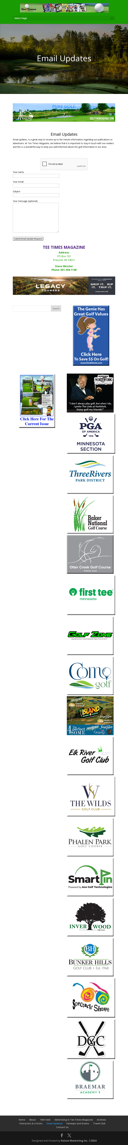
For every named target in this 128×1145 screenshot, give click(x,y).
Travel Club (99, 1123)
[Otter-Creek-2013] (90, 572)
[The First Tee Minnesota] (91, 614)
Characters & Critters (30, 1123)
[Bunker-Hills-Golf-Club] (90, 975)
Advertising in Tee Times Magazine (73, 1119)
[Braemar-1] (90, 1098)
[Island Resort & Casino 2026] (90, 734)
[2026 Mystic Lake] (64, 120)
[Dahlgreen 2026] (91, 1058)
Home (22, 1119)
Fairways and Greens (77, 1123)
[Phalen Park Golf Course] (90, 855)
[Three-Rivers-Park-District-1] (90, 492)
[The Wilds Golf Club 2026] (91, 815)
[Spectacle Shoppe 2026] (91, 1016)
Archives (101, 1119)
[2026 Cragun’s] (64, 294)
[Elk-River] (90, 774)
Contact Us (62, 1127)
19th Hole (45, 1119)
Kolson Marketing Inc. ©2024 (78, 1140)
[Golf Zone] (90, 654)
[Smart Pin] (90, 895)
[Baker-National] (90, 532)
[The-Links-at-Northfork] (90, 411)
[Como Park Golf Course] (90, 694)
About (32, 1119)
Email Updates (54, 1123)
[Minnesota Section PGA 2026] (91, 452)
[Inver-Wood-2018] (90, 935)
